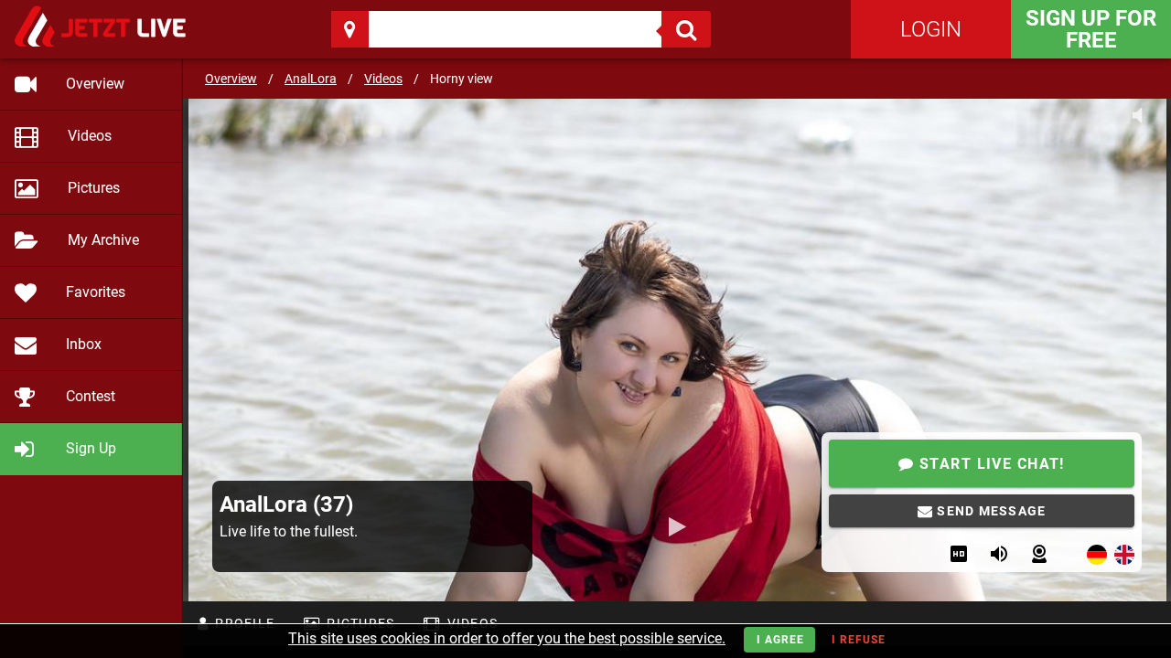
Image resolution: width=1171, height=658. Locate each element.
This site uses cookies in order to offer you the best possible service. (506, 638)
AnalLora (311, 78)
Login (931, 29)
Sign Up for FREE (1091, 29)
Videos (383, 78)
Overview (231, 78)
